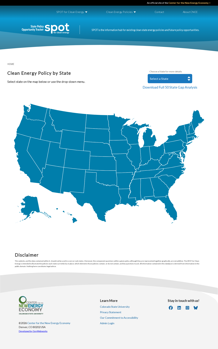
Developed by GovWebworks (33, 331)
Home (10, 64)
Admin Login (107, 323)
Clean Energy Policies (119, 12)
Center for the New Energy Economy (48, 323)
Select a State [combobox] (159, 78)
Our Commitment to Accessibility (119, 317)
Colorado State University (115, 306)
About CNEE (190, 12)
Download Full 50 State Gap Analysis (170, 87)
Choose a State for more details (165, 71)
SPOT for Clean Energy (70, 12)
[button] (69, 12)
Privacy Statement (110, 312)
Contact (159, 12)
